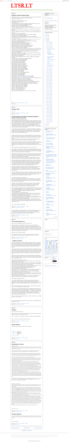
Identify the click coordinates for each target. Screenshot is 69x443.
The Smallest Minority (49, 201)
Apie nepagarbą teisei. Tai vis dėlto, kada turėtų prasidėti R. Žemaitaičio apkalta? (51, 156)
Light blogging (48, 207)
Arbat (47, 170)
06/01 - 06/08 (49, 97)
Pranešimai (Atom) (29, 430)
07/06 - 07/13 (49, 90)
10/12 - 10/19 (49, 75)
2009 (47, 39)
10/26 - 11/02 (49, 72)
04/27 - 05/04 (49, 102)
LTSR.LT (22, 6)
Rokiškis (47, 213)
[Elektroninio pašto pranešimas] (26, 102)
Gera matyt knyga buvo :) (18, 221)
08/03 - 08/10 (49, 86)
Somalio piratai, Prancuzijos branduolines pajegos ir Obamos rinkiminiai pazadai (25, 117)
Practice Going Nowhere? (49, 144)
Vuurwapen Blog (49, 184)
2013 (47, 34)
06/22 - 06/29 (49, 93)
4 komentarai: (23, 237)
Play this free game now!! (15, 335)
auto (51, 247)
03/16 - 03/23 (49, 109)
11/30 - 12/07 (49, 46)
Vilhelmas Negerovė (49, 209)
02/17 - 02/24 (49, 115)
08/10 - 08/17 (49, 84)
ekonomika (53, 249)
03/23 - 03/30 (49, 108)
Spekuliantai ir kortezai (18, 344)
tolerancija (51, 248)
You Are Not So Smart (49, 159)
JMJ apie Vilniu (15, 109)
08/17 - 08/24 (49, 83)
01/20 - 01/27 (49, 119)
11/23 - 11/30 (49, 47)
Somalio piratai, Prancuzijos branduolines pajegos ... (50, 54)
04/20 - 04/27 (49, 104)
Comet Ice (47, 192)
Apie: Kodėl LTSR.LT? (49, 18)
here (47, 15)
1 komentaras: (23, 337)
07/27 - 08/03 (49, 87)
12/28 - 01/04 (49, 42)
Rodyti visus (55, 216)
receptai (46, 254)
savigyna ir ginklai (19, 207)
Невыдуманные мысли (50, 167)
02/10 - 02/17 (49, 116)
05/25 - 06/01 (49, 98)
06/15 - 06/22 (49, 94)
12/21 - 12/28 (49, 43)
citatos (15, 238)
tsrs (53, 252)
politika (15, 207)
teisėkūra (50, 252)
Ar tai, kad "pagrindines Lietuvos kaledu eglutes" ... (50, 57)
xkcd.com (47, 140)
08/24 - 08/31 (49, 82)
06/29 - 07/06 (49, 91)
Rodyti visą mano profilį (48, 29)
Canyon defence (16, 324)
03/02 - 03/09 (49, 112)
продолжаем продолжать (50, 138)
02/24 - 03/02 (49, 113)
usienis (23, 207)
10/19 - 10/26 (49, 73)
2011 (47, 36)
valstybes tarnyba (50, 254)
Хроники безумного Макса (50, 137)
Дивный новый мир (49, 165)
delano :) (46, 250)
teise (17, 304)
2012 (47, 35)
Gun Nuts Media (49, 180)
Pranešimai (48, 233)
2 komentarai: (23, 410)
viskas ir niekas (21, 238)
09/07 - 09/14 (49, 79)
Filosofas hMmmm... (17, 414)
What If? (47, 191)
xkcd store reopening (49, 141)
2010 (47, 38)
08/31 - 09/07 (49, 80)
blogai (50, 250)
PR (54, 247)
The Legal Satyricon (49, 197)
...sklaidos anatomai (17, 240)
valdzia (56, 248)
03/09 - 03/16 (49, 111)
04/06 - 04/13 (49, 105)
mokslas (48, 249)
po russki (46, 252)
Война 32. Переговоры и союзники (51, 171)
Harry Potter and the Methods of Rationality (23, 76)
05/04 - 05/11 (49, 101)
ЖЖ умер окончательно (49, 168)
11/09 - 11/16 (49, 69)
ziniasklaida (52, 246)
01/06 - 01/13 (49, 122)
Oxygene (14, 309)
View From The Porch (49, 131)
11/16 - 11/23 (49, 68)
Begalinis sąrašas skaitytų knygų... (21, 15)
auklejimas (46, 248)
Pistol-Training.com (49, 143)
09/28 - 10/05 (49, 76)
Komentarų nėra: (23, 206)
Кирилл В (47, 164)
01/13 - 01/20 (49, 120)
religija (46, 247)
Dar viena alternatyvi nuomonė (51, 154)
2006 (47, 125)
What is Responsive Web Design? (51, 195)
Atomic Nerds (48, 194)
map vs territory (55, 253)
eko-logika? (54, 250)
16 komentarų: (23, 102)
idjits (48, 253)
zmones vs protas (20, 304)
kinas (51, 253)
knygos (15, 103)
